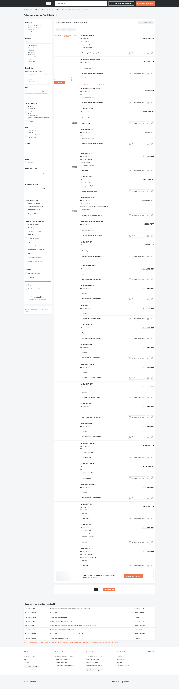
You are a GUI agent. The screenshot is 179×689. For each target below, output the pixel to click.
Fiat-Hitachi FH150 (86, 242)
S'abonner (59, 82)
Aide (25, 659)
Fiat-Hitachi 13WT (86, 344)
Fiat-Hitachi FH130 (30, 617)
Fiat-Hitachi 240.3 (86, 325)
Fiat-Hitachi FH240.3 (87, 285)
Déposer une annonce (133, 576)
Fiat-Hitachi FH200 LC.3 (88, 423)
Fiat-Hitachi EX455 (86, 404)
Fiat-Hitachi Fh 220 (86, 109)
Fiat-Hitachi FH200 (30, 608)
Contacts (26, 662)
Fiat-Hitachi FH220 (30, 625)
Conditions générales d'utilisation (64, 656)
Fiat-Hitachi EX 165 (86, 153)
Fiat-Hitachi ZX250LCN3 (88, 484)
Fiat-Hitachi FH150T (86, 384)
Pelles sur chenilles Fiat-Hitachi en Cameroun (37, 642)
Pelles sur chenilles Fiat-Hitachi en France (105, 642)
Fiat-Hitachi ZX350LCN (88, 266)
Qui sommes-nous (29, 656)
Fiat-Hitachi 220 (85, 305)
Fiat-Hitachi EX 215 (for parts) (90, 59)
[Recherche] (57, 3)
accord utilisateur (101, 85)
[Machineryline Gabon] (33, 3)
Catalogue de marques (61, 668)
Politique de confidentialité (62, 659)
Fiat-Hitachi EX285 (30, 638)
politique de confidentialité (82, 85)
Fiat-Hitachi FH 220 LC (87, 197)
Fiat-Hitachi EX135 (30, 629)
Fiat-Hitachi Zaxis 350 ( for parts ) (91, 221)
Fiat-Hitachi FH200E (87, 504)
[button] (148, 53)
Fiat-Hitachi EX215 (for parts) (90, 88)
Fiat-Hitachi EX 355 (86, 129)
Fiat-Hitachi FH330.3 (87, 364)
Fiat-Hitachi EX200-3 (87, 36)
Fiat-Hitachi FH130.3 (87, 443)
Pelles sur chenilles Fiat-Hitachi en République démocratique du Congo (72, 642)
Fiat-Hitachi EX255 (30, 634)
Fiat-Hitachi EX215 (86, 548)
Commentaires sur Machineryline (64, 665)
